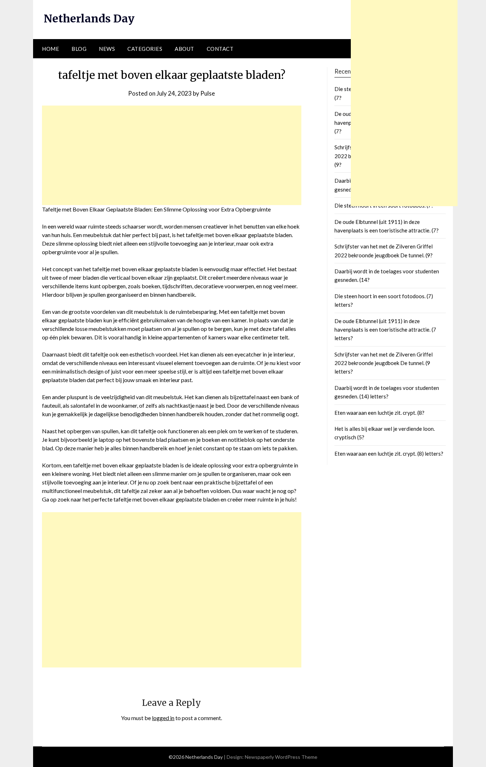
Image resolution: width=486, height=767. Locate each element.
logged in (163, 717)
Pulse (207, 93)
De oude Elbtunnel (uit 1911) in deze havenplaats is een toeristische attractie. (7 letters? (385, 330)
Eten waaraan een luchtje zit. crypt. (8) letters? (388, 453)
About (184, 48)
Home (50, 48)
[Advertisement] (171, 155)
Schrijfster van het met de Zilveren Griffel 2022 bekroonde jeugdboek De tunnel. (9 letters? (383, 363)
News (107, 48)
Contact (220, 48)
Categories (144, 48)
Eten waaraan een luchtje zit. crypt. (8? (379, 412)
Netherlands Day (89, 18)
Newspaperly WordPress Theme (281, 757)
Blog (79, 48)
